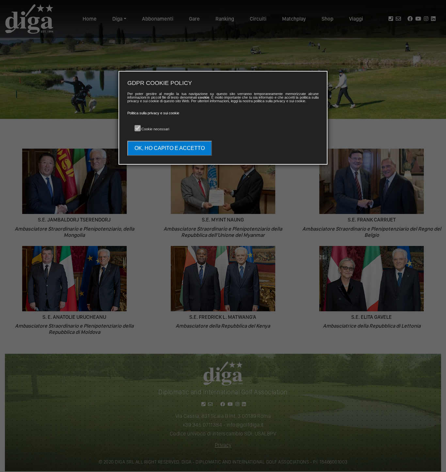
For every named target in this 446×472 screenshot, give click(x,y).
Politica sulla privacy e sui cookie (153, 113)
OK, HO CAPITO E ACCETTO (170, 148)
